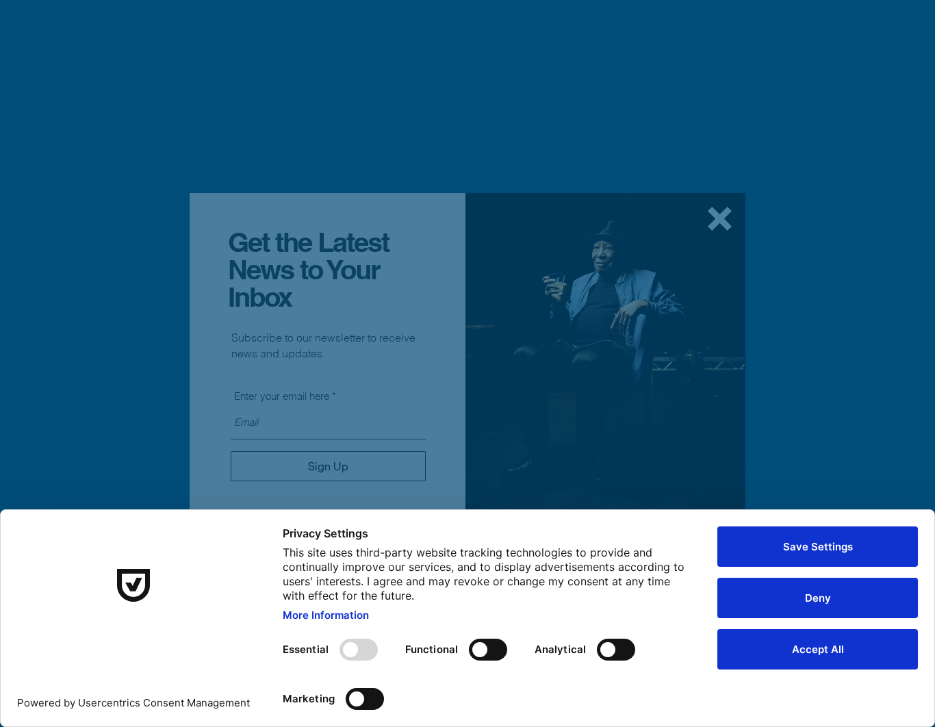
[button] (720, 219)
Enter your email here (281, 396)
